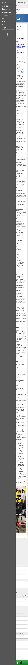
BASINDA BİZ (5, 25)
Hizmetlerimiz (6, 9)
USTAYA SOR (5, 15)
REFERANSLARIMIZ (7, 12)
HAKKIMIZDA (5, 6)
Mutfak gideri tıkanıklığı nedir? (17, 51)
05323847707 (18, 9)
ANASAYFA (4, 3)
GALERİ (3, 22)
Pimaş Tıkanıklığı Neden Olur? (17, 44)
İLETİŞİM (4, 28)
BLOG (3, 18)
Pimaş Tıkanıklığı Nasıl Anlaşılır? (18, 46)
